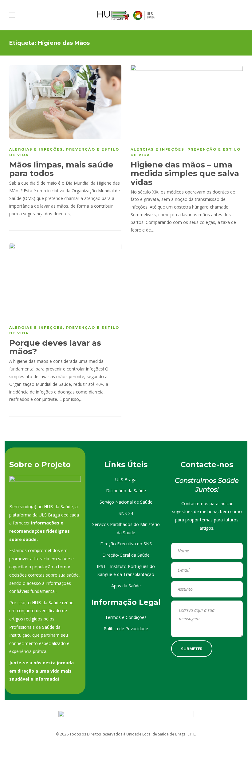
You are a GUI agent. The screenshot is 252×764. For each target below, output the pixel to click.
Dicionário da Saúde (126, 490)
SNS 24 (126, 513)
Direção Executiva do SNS (126, 544)
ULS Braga (125, 479)
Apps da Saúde (126, 586)
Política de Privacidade (126, 629)
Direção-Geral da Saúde (126, 555)
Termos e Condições (126, 617)
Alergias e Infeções (36, 149)
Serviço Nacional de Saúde (126, 502)
